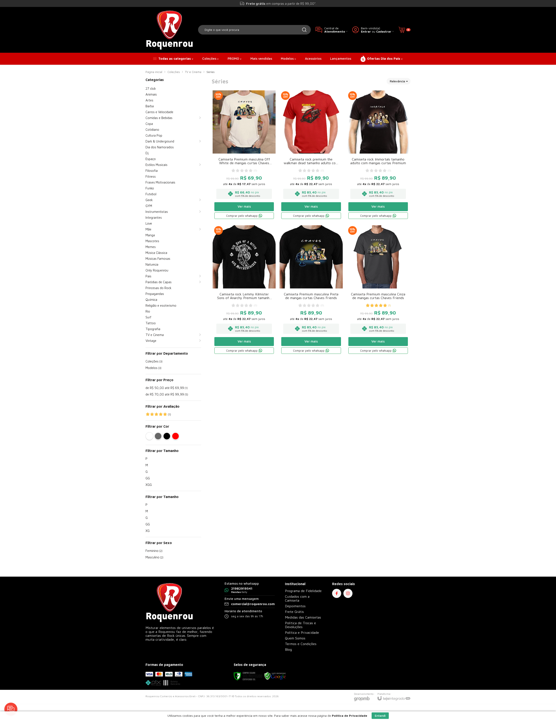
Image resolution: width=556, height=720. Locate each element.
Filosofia (152, 170)
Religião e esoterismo (161, 305)
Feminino (154, 551)
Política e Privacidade (302, 632)
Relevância (397, 81)
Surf (148, 317)
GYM (149, 206)
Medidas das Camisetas (303, 617)
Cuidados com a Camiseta (297, 598)
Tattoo (151, 323)
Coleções (173, 72)
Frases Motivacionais (160, 182)
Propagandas (155, 294)
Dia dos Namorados (160, 147)
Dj (147, 153)
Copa (149, 124)
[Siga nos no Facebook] (336, 593)
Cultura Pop (154, 135)
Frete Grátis (294, 612)
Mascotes (152, 241)
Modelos (153, 368)
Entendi (380, 715)
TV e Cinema (193, 72)
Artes (149, 100)
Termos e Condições (300, 644)
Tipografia (153, 329)
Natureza (152, 264)
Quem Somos (295, 638)
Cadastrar (383, 31)
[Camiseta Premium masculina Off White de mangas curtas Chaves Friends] (244, 155)
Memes (151, 247)
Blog (288, 649)
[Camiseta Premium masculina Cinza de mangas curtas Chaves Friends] (378, 290)
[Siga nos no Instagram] (347, 593)
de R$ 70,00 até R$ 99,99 (167, 394)
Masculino (154, 557)
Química (151, 299)
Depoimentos (295, 606)
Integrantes (154, 217)
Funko (150, 188)
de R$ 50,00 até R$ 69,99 (167, 388)
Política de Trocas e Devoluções (300, 625)
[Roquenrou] (169, 30)
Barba (150, 106)
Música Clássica (156, 253)
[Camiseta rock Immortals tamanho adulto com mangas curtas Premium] (378, 155)
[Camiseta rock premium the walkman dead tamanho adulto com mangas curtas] (311, 155)
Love (149, 223)
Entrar (366, 31)
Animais (151, 94)
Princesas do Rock (158, 288)
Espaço (151, 159)
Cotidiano (152, 129)
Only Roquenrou (157, 270)
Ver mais (244, 206)
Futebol (151, 194)
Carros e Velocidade (159, 112)
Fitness (151, 176)
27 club (151, 88)
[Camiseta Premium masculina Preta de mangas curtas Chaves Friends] (311, 290)
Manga (150, 235)
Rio (148, 311)
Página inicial (154, 72)
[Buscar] (304, 30)
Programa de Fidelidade (303, 591)
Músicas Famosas (158, 258)
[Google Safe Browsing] (275, 675)
